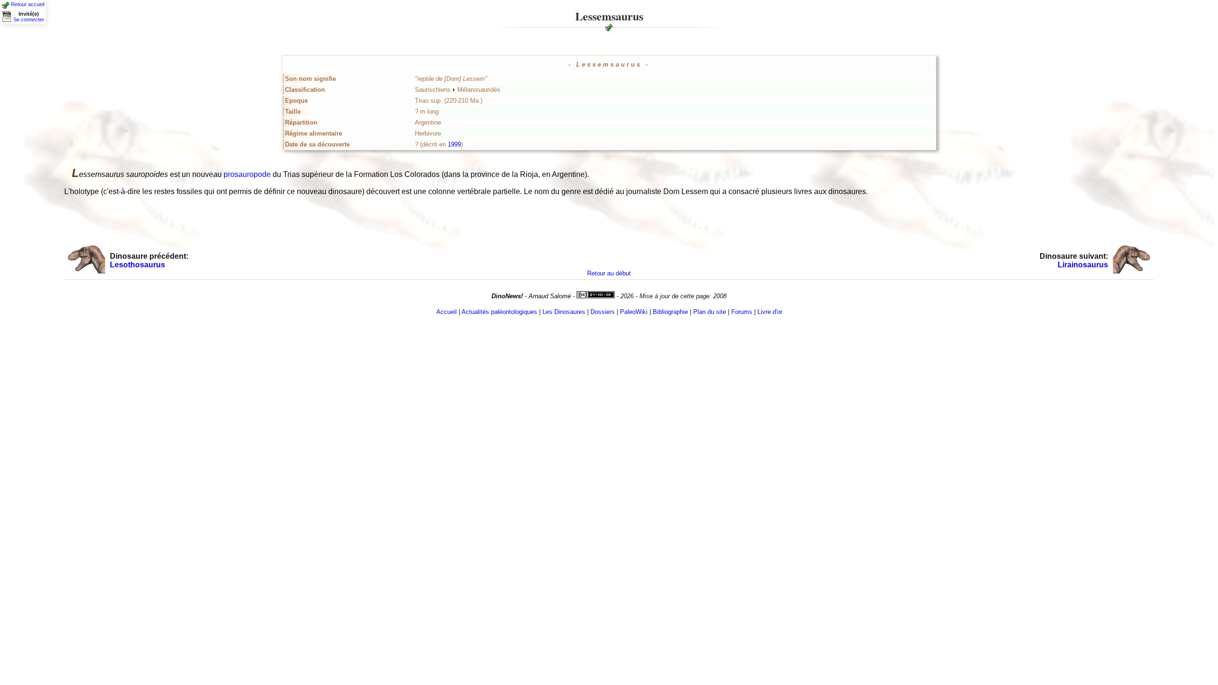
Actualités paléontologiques (499, 311)
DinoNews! (507, 296)
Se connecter (28, 19)
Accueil (446, 311)
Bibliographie (670, 311)
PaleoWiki (634, 311)
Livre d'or (769, 311)
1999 (454, 144)
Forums (741, 311)
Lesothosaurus (137, 265)
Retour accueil (27, 4)
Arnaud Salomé (550, 296)
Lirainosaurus (1083, 265)
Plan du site (709, 311)
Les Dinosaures (563, 311)
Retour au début (609, 273)
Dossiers (602, 311)
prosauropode (247, 174)
